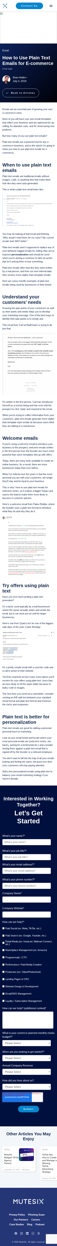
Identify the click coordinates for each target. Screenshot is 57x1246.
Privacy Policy (17, 1214)
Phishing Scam (36, 1214)
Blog (29, 1224)
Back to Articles (23, 93)
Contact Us (29, 5)
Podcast (39, 1224)
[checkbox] (27, 964)
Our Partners (21, 1219)
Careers (35, 1219)
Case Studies (16, 1224)
